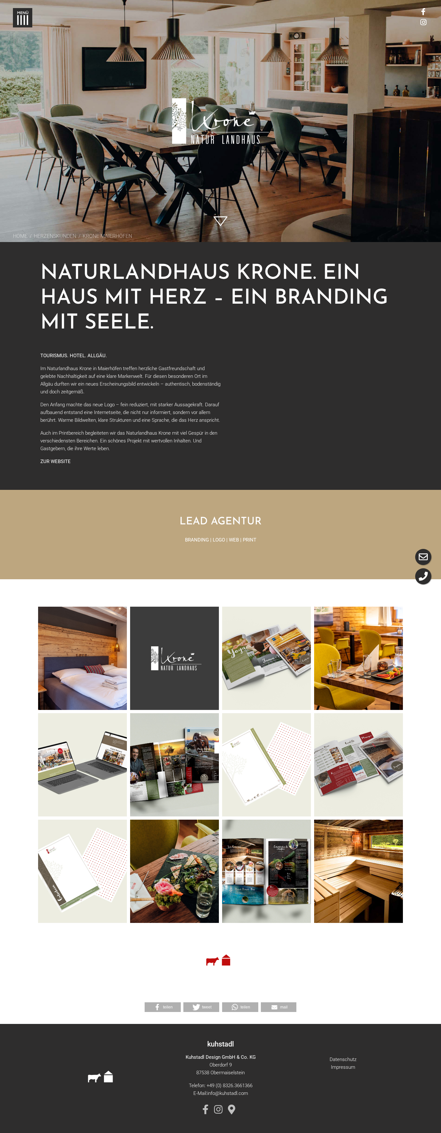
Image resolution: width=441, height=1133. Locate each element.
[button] (163, 1007)
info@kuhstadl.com (227, 1093)
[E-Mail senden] (423, 557)
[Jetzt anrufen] (423, 576)
